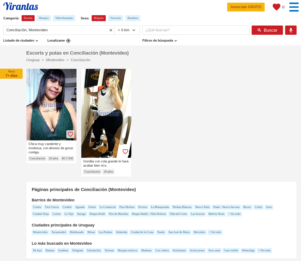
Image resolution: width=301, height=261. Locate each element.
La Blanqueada (160, 207)
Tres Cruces (52, 207)
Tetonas (109, 250)
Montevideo (40, 232)
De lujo (37, 250)
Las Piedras (105, 232)
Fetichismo (179, 250)
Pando (161, 232)
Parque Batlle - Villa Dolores (149, 213)
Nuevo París (202, 207)
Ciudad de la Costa (142, 232)
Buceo (247, 207)
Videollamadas (64, 18)
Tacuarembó (59, 232)
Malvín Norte (216, 213)
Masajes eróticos (127, 250)
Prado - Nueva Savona (226, 207)
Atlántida (121, 232)
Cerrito (56, 213)
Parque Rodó (97, 213)
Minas (91, 232)
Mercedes (199, 232)
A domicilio (94, 250)
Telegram (77, 250)
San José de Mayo (179, 232)
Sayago (81, 213)
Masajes (44, 18)
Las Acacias (198, 213)
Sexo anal (214, 250)
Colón (258, 207)
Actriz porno (197, 250)
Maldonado (77, 232)
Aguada (80, 207)
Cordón (67, 207)
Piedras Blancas (182, 207)
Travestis (115, 18)
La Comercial (108, 207)
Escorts (28, 18)
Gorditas (63, 250)
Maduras (146, 250)
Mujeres (99, 18)
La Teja (69, 213)
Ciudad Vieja (41, 213)
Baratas (50, 250)
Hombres (133, 18)
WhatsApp (248, 250)
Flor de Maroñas (118, 213)
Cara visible (231, 250)
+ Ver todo (234, 213)
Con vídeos (162, 250)
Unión (92, 207)
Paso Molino (127, 207)
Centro (37, 207)
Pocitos (142, 207)
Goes (269, 207)
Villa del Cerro (178, 213)
